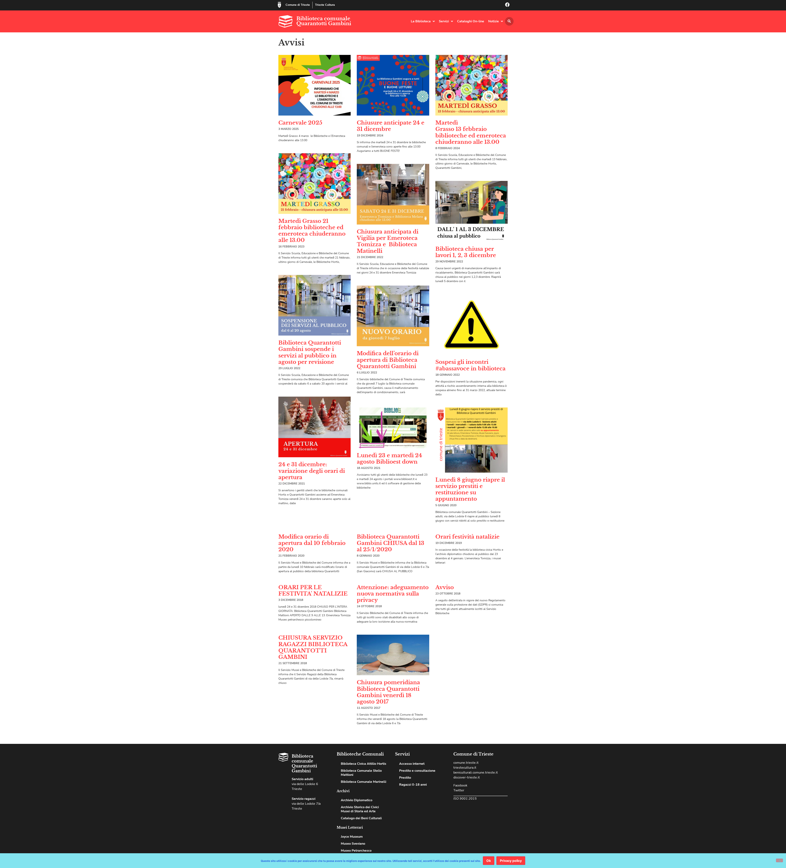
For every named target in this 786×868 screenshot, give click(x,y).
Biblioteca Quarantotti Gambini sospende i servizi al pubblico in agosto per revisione (309, 352)
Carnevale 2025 (300, 122)
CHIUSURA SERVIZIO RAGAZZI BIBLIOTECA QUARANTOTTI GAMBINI (312, 647)
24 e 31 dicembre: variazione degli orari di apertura (311, 470)
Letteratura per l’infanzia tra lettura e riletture (470, 798)
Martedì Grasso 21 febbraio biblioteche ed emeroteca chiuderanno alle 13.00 (312, 231)
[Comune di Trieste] (279, 5)
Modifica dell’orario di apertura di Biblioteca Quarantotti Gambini (388, 359)
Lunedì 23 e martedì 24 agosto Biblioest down (389, 458)
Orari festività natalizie (467, 536)
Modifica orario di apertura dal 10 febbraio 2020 (312, 543)
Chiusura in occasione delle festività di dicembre (387, 823)
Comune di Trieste (298, 5)
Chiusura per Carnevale (311, 829)
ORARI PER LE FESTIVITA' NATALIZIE (313, 590)
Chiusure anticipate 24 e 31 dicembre (390, 125)
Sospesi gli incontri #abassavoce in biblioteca (470, 365)
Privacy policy (511, 861)
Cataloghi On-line (470, 21)
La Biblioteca (421, 21)
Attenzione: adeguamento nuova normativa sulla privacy (393, 593)
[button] (509, 21)
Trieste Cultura (325, 5)
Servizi (444, 21)
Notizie (493, 21)
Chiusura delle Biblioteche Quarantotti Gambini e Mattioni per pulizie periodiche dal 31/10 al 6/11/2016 (468, 692)
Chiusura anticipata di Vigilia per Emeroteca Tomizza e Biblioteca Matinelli (387, 241)
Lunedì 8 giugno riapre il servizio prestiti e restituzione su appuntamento (470, 489)
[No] (779, 860)
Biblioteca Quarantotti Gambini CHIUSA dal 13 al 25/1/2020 (390, 543)
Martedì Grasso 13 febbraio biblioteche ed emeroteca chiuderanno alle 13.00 (470, 132)
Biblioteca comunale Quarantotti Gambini (323, 21)
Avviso (444, 587)
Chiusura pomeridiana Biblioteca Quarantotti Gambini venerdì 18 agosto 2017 (388, 692)
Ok (488, 861)
